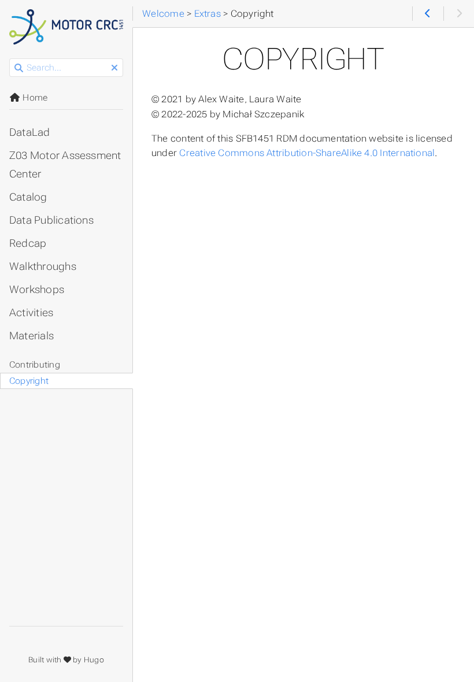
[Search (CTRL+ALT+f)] (18, 68)
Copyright (29, 381)
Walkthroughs (42, 266)
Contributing (34, 364)
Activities (31, 312)
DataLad (29, 132)
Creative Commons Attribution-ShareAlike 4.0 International (307, 152)
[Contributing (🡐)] (427, 13)
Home (33, 97)
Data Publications (51, 220)
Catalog (28, 197)
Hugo (94, 659)
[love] (67, 659)
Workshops (36, 289)
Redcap (27, 243)
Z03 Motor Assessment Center (65, 165)
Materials (31, 336)
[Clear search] (114, 68)
